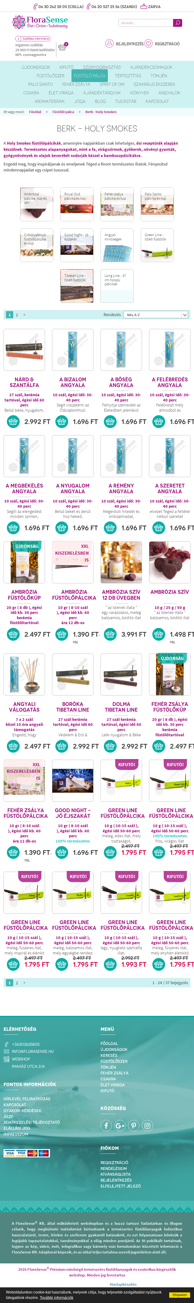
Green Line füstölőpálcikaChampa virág (171, 813)
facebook (106, 1125)
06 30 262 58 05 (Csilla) (61, 7)
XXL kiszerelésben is (72, 552)
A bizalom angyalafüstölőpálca (73, 382)
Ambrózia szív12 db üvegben (121, 594)
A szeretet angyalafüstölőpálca (170, 488)
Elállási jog (17, 1128)
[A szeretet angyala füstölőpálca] (169, 456)
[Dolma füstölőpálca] (121, 674)
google (120, 1125)
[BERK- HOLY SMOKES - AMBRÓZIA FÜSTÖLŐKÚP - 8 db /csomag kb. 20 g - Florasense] (24, 562)
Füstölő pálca (63, 111)
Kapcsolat (15, 1104)
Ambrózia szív (169, 592)
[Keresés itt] (177, 23)
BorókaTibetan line (72, 707)
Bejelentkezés (130, 44)
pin (133, 1125)
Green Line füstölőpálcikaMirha (74, 925)
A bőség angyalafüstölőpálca (121, 382)
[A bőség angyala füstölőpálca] (121, 350)
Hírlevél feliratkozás (27, 1098)
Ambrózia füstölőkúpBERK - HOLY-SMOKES (24, 594)
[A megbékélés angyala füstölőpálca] (24, 456)
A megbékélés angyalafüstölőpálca (24, 488)
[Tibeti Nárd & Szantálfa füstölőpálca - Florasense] (24, 350)
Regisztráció (167, 44)
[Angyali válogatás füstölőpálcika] (24, 674)
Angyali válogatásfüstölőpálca (24, 707)
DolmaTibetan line (121, 707)
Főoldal (35, 111)
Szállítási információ (36, 39)
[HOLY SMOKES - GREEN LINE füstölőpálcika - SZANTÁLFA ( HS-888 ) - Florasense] (121, 893)
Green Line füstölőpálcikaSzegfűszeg (171, 925)
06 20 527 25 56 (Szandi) (114, 7)
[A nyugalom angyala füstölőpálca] (72, 456)
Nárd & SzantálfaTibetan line (24, 382)
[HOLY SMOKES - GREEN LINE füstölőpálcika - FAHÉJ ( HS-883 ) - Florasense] (24, 893)
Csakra (108, 1079)
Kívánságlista (116, 1174)
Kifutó (107, 1090)
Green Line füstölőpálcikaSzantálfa (123, 925)
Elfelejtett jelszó (121, 1186)
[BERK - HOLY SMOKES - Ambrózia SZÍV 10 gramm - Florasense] (169, 562)
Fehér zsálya (114, 1073)
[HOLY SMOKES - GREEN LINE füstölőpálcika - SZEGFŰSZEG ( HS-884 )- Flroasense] (169, 893)
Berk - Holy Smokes (101, 111)
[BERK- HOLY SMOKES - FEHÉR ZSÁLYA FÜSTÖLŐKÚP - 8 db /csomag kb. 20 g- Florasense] (169, 674)
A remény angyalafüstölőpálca (121, 488)
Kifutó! (126, 764)
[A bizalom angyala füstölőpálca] (72, 350)
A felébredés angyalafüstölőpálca (170, 382)
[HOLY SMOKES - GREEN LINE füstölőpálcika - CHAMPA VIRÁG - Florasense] (169, 781)
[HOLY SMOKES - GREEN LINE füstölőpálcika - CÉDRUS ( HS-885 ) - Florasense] (121, 781)
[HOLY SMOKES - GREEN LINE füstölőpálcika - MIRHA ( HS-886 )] (72, 893)
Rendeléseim (114, 1168)
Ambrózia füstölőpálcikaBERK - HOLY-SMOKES (74, 594)
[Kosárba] (13, 421)
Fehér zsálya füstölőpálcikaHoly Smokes (26, 813)
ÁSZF (8, 1116)
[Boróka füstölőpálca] (72, 674)
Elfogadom (180, 1295)
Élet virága (113, 1084)
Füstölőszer (114, 1061)
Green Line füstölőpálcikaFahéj (26, 925)
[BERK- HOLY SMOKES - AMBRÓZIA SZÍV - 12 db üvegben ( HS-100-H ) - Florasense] (121, 562)
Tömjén (108, 1067)
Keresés (109, 1055)
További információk (56, 1298)
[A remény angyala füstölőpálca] (121, 456)
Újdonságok (114, 1049)
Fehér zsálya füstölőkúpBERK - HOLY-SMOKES (169, 707)
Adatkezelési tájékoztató (32, 1122)
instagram (147, 1125)
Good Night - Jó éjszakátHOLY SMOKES (73, 813)
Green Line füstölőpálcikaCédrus (123, 813)
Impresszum (16, 1134)
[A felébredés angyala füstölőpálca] (169, 350)
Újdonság (26, 546)
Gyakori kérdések (22, 1110)
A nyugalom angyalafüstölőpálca (73, 488)
